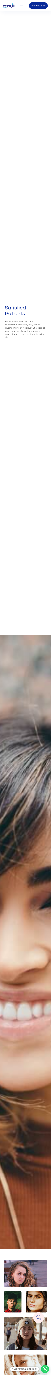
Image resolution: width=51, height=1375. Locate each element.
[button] (21, 6)
